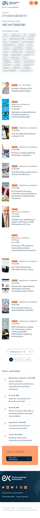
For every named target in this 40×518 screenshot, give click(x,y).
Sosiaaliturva (29, 54)
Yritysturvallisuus (25, 70)
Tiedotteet (17, 24)
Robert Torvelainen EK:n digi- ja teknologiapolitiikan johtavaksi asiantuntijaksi (21, 413)
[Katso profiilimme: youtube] (12, 487)
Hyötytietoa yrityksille (16, 38)
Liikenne (29, 48)
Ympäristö (16, 67)
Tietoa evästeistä (22, 497)
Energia (32, 35)
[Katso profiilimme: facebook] (16, 487)
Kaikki (4, 24)
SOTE (5, 57)
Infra (5, 41)
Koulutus (6, 48)
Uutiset (10, 24)
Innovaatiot (14, 41)
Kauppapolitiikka (9, 44)
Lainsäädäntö (17, 48)
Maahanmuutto (17, 51)
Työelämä (6, 61)
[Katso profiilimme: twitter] (3, 487)
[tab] (4, 25)
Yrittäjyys (26, 67)
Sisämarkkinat (16, 54)
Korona (29, 44)
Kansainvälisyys (27, 41)
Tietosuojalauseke (8, 497)
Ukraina (17, 64)
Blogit (23, 24)
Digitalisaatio (15, 35)
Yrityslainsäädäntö (9, 70)
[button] (31, 3)
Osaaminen (30, 51)
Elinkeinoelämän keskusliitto (10, 3)
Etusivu (4, 7)
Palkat (5, 54)
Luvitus (5, 51)
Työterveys (7, 64)
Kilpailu (21, 44)
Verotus (6, 67)
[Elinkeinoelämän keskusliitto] (14, 478)
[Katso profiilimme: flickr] (25, 487)
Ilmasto (30, 38)
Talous (25, 57)
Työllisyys (17, 61)
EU (4, 38)
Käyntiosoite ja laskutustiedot (12, 493)
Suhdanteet (15, 57)
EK (25, 35)
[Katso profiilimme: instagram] (21, 487)
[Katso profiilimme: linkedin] (7, 487)
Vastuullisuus (28, 64)
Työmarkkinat (29, 61)
